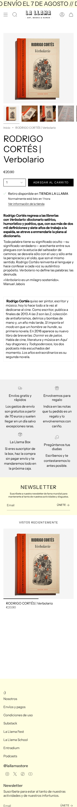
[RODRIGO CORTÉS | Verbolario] (38, 564)
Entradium (11, 748)
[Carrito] (71, 15)
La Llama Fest (13, 732)
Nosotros (10, 699)
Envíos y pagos (14, 707)
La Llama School (15, 740)
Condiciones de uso (18, 715)
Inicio (6, 127)
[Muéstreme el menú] (5, 15)
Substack (10, 723)
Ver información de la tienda (26, 204)
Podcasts (10, 756)
